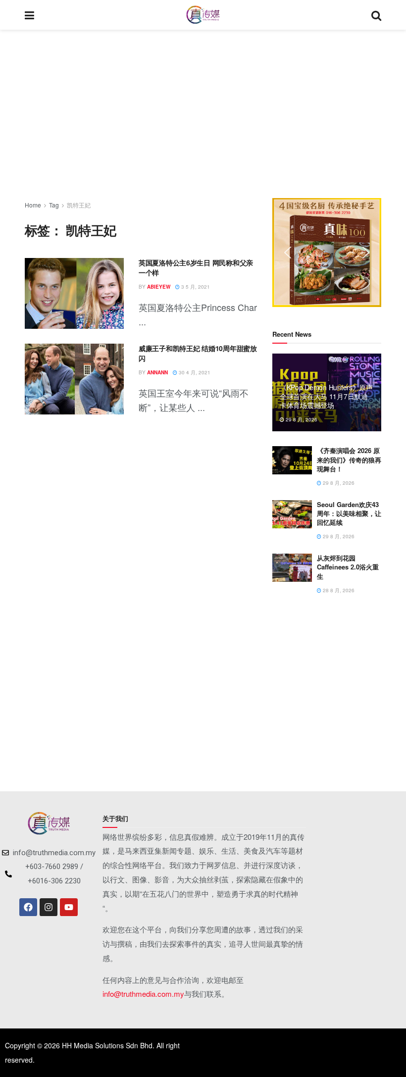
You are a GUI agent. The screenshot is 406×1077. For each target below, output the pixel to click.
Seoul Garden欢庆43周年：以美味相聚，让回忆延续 (349, 513)
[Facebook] (28, 907)
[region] (326, 252)
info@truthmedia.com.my (143, 993)
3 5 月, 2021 (195, 286)
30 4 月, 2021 (193, 372)
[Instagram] (48, 907)
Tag (54, 205)
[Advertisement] (203, 114)
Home (33, 205)
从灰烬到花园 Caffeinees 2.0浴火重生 (348, 566)
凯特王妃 (79, 205)
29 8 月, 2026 (300, 419)
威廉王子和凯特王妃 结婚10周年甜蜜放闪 (198, 353)
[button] (288, 252)
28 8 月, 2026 (338, 590)
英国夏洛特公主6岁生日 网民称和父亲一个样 (196, 267)
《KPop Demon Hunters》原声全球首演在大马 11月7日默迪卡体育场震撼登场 (326, 396)
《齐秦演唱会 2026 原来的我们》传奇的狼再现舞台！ (349, 459)
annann (157, 372)
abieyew (158, 286)
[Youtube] (69, 907)
